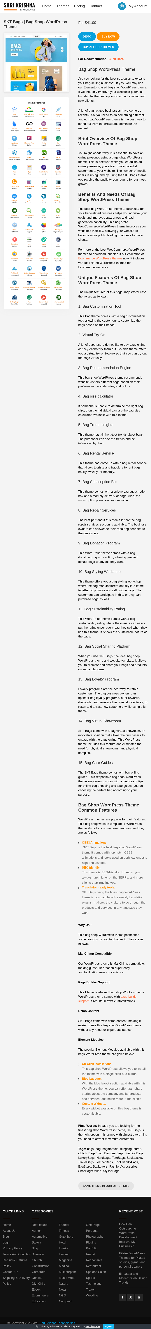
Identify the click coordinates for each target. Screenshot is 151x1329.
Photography (94, 1236)
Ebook (36, 1289)
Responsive (94, 1260)
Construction (40, 1266)
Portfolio (91, 1248)
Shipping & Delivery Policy (16, 1280)
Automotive (39, 1236)
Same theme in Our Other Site (106, 1185)
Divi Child (38, 1283)
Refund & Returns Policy (15, 1263)
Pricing (79, 6)
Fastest (64, 1225)
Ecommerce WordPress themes (100, 258)
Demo (87, 36)
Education (38, 1301)
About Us (9, 1230)
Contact (95, 6)
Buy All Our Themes (98, 47)
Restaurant (93, 1266)
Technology (93, 1283)
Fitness (64, 1230)
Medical (64, 1266)
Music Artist (67, 1278)
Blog (6, 1236)
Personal (92, 1230)
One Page (93, 1225)
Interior (64, 1248)
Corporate (38, 1272)
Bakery (37, 1242)
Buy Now (108, 36)
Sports (90, 1278)
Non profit (65, 1301)
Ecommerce (40, 1295)
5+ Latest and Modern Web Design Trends (133, 1278)
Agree (108, 1326)
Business (38, 1254)
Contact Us (10, 1272)
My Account (138, 6)
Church (37, 1260)
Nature (63, 1283)
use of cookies (93, 1326)
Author (36, 1230)
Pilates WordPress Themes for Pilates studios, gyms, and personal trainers (132, 1260)
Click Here (116, 59)
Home (47, 6)
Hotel (62, 1242)
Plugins (91, 1242)
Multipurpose (68, 1272)
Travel (90, 1289)
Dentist (37, 1278)
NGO (62, 1295)
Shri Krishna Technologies (57, 1323)
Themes (62, 6)
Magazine (65, 1260)
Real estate (40, 1225)
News (63, 1289)
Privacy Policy (13, 1248)
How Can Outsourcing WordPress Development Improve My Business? (128, 1235)
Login (6, 1242)
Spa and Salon (96, 1272)
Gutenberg (66, 1236)
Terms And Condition (17, 1254)
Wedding (92, 1295)
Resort (90, 1254)
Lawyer (64, 1254)
